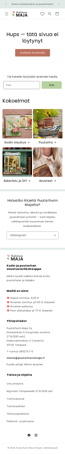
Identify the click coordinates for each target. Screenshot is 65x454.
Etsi (51, 85)
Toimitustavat (15, 398)
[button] (6, 13)
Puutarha (46, 142)
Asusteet (46, 181)
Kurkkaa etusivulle (32, 52)
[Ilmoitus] (58, 4)
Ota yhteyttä (15, 383)
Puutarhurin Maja (25, 448)
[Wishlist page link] (42, 14)
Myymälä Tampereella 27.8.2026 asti (30, 391)
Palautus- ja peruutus (20, 421)
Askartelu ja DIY (15, 181)
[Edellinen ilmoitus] (6, 4)
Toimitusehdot (16, 406)
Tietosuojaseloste (18, 413)
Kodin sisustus (15, 142)
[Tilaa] (54, 235)
